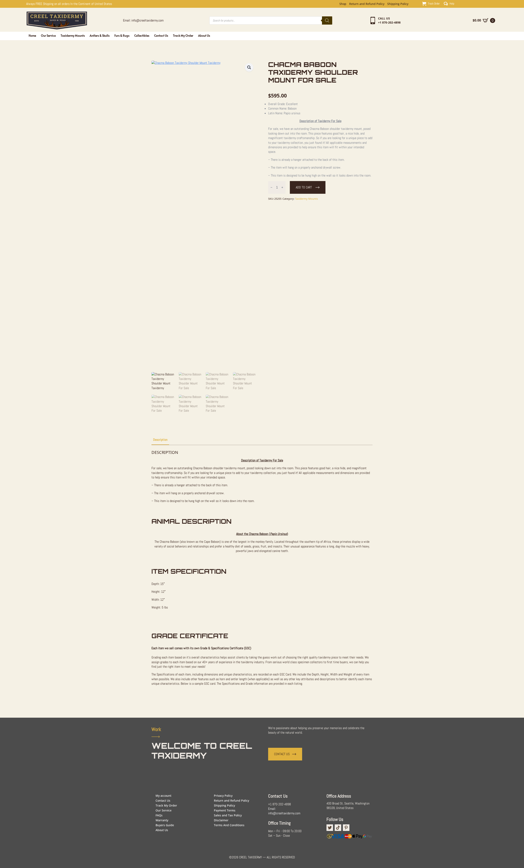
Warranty (162, 820)
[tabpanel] (262, 573)
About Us (204, 35)
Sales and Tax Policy (228, 815)
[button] (249, 67)
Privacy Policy (223, 796)
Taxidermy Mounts (73, 35)
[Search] (327, 20)
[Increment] (282, 187)
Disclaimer (221, 820)
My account (163, 796)
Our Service (48, 35)
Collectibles (141, 35)
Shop (342, 3)
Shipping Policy (397, 3)
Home (32, 35)
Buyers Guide (165, 825)
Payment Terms (224, 810)
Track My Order (183, 35)
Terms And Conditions (229, 825)
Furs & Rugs (121, 35)
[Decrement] (271, 187)
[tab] (160, 440)
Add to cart (304, 187)
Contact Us (161, 35)
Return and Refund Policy (366, 3)
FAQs (159, 815)
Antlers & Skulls (100, 35)
